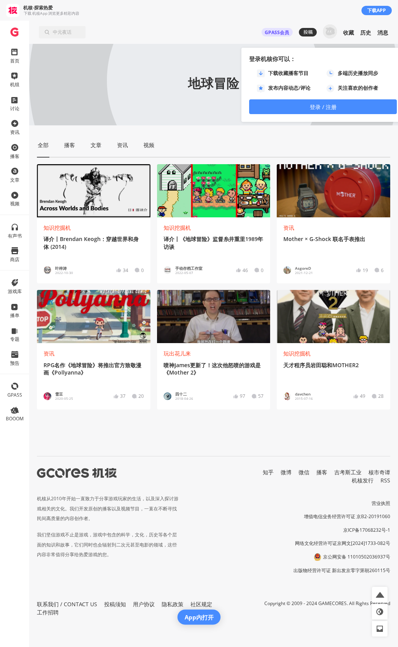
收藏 (348, 32)
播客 (321, 472)
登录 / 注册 (323, 107)
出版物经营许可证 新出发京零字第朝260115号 (341, 570)
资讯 (288, 227)
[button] (380, 594)
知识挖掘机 (57, 227)
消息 (382, 32)
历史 (365, 32)
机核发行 (363, 480)
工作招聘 (48, 612)
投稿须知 (115, 604)
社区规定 (201, 604)
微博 (286, 472)
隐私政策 (172, 604)
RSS (385, 480)
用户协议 (144, 604)
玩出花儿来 (177, 353)
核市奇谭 (379, 472)
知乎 (268, 472)
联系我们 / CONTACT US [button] (67, 604)
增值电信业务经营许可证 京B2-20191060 (347, 516)
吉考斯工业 (347, 472)
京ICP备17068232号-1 (366, 530)
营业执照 (381, 503)
